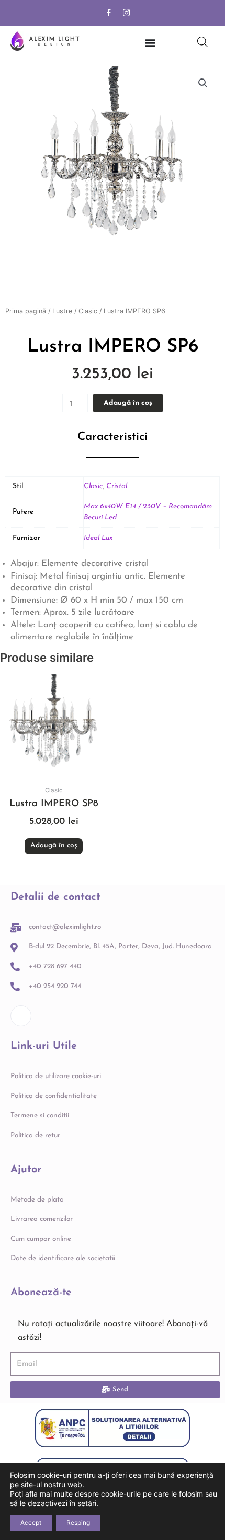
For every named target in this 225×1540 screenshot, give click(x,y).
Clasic (87, 311)
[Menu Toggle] (150, 42)
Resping (78, 1522)
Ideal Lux (98, 538)
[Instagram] (126, 13)
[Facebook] (109, 13)
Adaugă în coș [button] (53, 845)
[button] (203, 83)
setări (86, 1503)
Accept (30, 1522)
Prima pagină (25, 311)
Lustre (62, 311)
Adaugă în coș (128, 403)
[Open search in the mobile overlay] (202, 42)
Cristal (116, 486)
